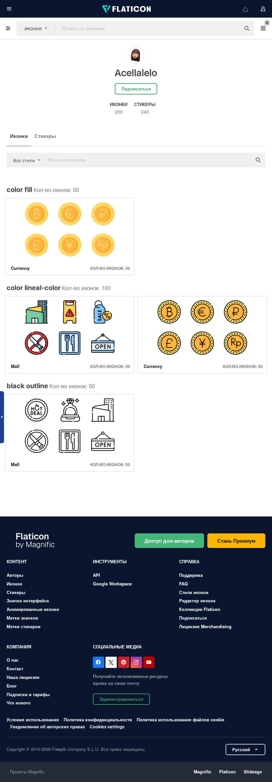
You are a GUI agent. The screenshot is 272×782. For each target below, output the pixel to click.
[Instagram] (136, 662)
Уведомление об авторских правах (47, 726)
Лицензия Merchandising (205, 626)
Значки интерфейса (28, 600)
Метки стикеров (23, 626)
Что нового (19, 702)
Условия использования (33, 719)
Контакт (15, 668)
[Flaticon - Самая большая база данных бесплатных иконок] (127, 9)
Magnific (202, 771)
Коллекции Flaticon (199, 609)
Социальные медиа (117, 646)
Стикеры (45, 136)
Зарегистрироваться (121, 699)
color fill (19, 190)
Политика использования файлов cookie (180, 719)
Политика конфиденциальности (98, 719)
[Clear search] (232, 28)
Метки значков (22, 618)
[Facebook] (98, 662)
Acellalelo (136, 73)
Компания (19, 646)
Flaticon (227, 771)
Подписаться (193, 618)
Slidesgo (253, 771)
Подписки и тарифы (28, 694)
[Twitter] (111, 662)
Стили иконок (194, 592)
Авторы (15, 575)
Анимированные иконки (33, 609)
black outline (27, 386)
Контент (17, 561)
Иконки (19, 136)
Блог (12, 686)
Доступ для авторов (169, 540)
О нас (13, 660)
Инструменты (110, 561)
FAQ (183, 583)
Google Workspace (112, 583)
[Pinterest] (123, 662)
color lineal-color (34, 288)
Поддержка (191, 575)
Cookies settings (107, 726)
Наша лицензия (23, 677)
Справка (189, 561)
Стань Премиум (236, 540)
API (96, 575)
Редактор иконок (197, 600)
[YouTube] (149, 662)
